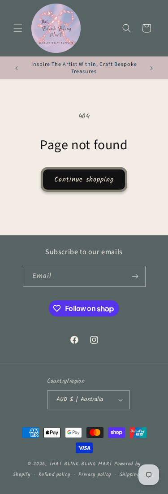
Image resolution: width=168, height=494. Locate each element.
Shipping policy (137, 475)
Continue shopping (84, 179)
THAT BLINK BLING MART (80, 464)
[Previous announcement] (16, 68)
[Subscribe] (135, 276)
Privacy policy (94, 475)
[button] (18, 28)
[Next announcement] (151, 68)
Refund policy (54, 475)
